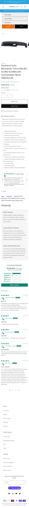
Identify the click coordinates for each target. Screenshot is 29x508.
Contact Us (6, 436)
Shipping (8, 89)
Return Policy (7, 470)
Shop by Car (6, 458)
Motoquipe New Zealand (10, 503)
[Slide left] (11, 60)
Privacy (5, 426)
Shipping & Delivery (9, 440)
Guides (5, 414)
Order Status (7, 418)
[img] (5, 295)
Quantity (3, 92)
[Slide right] (18, 60)
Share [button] (4, 191)
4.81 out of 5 (18, 268)
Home (2, 196)
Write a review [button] (14, 285)
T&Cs (4, 448)
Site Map (5, 422)
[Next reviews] (26, 180)
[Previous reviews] (3, 180)
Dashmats (9, 196)
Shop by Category (8, 462)
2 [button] (12, 390)
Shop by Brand (7, 466)
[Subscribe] (24, 482)
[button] (3, 6)
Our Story (6, 410)
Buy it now (14, 106)
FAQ (4, 444)
